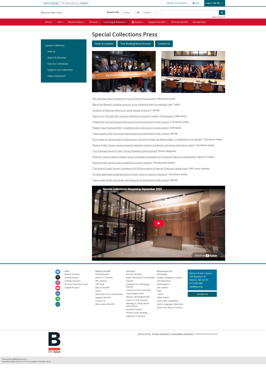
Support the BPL (103, 297)
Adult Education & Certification (140, 277)
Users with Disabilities (167, 300)
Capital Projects (72, 287)
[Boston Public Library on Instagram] (57, 282)
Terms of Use (144, 333)
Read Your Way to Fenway (169, 307)
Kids (159, 290)
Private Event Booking (136, 312)
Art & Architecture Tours (76, 284)
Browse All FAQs (134, 274)
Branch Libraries (72, 274)
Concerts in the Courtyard (138, 290)
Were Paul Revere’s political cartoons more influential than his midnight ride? (133, 104)
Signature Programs (135, 316)
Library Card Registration (138, 296)
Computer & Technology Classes (137, 285)
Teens (160, 294)
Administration (102, 274)
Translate (84, 3)
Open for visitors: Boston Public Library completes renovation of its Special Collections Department (144, 156)
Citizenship (162, 274)
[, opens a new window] (54, 352)
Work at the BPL (179, 22)
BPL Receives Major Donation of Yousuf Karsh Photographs (124, 98)
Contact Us (100, 300)
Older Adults (163, 297)
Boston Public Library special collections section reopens (122, 162)
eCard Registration (135, 293)
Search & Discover (57, 57)
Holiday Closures (73, 280)
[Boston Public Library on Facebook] (57, 272)
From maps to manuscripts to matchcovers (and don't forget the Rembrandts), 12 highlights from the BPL (148, 139)
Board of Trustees (104, 277)
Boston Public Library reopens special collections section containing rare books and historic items (143, 145)
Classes (129, 280)
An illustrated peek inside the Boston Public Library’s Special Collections (130, 174)
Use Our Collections (58, 63)
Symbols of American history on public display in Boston (122, 110)
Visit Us (51, 51)
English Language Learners (170, 277)
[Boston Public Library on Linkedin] (57, 293)
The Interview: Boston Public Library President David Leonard (125, 151)
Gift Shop (99, 284)
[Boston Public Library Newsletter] (57, 304)
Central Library (72, 277)
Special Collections (54, 45)
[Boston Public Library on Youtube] (57, 288)
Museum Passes (134, 309)
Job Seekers (162, 287)
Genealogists (163, 284)
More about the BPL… (105, 304)
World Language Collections (170, 304)
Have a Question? (57, 75)
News (98, 290)
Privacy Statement (161, 333)
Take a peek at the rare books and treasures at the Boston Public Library (131, 133)
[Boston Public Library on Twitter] (57, 277)
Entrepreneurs (164, 280)
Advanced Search (218, 17)
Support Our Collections (60, 69)
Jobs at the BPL (102, 287)
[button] (177, 3)
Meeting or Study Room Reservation (137, 304)
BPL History (101, 280)
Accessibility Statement (182, 333)
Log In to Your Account (137, 300)
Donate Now (199, 22)
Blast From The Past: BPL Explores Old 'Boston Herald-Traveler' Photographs (133, 116)
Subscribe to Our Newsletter (109, 294)
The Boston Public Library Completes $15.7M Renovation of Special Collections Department (140, 168)
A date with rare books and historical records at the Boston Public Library (131, 122)
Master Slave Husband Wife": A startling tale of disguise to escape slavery (131, 127)
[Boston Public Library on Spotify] (57, 299)
